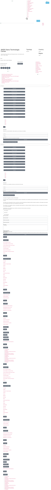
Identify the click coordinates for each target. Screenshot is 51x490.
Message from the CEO (6, 246)
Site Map (3, 78)
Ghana (4, 276)
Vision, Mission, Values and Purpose (8, 251)
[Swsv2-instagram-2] (5, 68)
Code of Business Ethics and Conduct (9, 245)
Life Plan (4, 318)
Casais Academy (5, 324)
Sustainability (29, 3)
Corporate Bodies (6, 248)
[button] (1, 60)
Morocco (4, 280)
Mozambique (5, 282)
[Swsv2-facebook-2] (3, 68)
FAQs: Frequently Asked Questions (8, 341)
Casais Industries (5, 296)
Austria (4, 265)
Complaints (6, 355)
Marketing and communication (9, 354)
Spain (4, 274)
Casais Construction (6, 294)
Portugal (4, 260)
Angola (4, 262)
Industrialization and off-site (7, 307)
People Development (6, 319)
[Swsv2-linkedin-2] (1, 68)
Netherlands (5, 277)
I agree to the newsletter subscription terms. (10, 191)
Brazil (4, 271)
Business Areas (38, 68)
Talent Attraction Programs (7, 322)
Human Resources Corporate (9, 353)
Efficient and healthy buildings (7, 305)
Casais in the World (30, 2)
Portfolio (28, 1)
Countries (6, 350)
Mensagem (4, 224)
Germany (4, 397)
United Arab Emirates (6, 273)
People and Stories (6, 321)
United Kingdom (5, 285)
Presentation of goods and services (10, 351)
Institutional (29, 0)
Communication (29, 5)
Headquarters (7, 349)
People (28, 4)
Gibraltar (4, 279)
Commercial (6, 352)
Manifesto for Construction (7, 310)
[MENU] (38, 21)
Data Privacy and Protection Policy (7, 74)
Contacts (37, 66)
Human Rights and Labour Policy (8, 243)
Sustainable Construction (7, 308)
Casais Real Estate (6, 297)
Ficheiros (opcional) (6, 230)
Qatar (4, 283)
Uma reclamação (6, 214)
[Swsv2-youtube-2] (7, 68)
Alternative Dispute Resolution (6, 75)
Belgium (4, 268)
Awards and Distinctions (6, 249)
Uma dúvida (5, 212)
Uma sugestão (6, 210)
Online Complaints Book (5, 77)
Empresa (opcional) (6, 222)
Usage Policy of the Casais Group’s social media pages (10, 76)
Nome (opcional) (5, 215)
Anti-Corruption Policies (6, 242)
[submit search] (50, 85)
